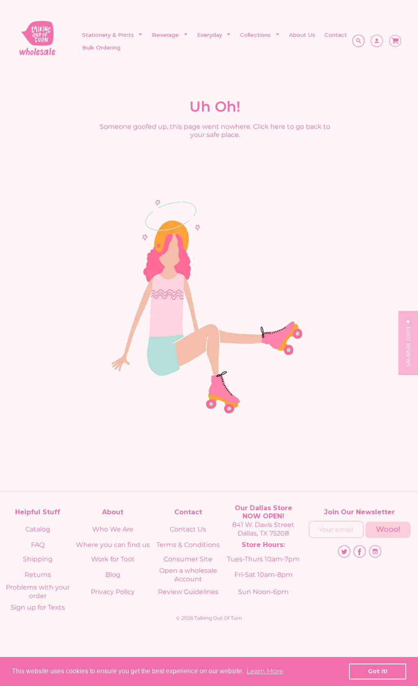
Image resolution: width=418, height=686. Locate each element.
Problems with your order (38, 591)
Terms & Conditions (188, 545)
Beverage (166, 34)
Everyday (210, 34)
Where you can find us (113, 545)
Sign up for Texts (38, 607)
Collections (256, 34)
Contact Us (188, 529)
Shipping (38, 559)
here (277, 126)
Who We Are (112, 529)
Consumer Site (188, 559)
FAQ (37, 545)
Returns (37, 574)
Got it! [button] (377, 671)
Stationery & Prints (109, 34)
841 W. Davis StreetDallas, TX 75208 (263, 529)
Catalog (37, 529)
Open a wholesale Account (188, 575)
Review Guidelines (188, 592)
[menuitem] (112, 34)
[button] (408, 343)
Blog (112, 574)
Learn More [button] (265, 671)
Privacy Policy (113, 592)
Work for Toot (113, 559)
